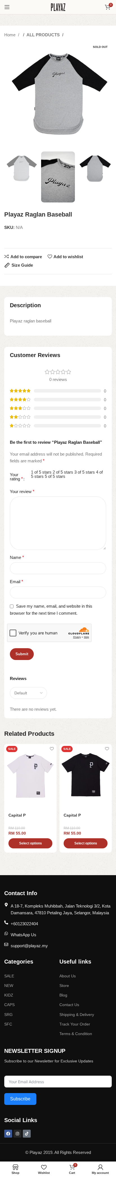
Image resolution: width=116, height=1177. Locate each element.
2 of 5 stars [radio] (63, 472)
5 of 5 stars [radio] (55, 476)
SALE (9, 976)
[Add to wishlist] (52, 749)
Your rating (16, 476)
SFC (8, 1024)
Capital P (17, 815)
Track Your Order (74, 1024)
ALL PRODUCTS (43, 34)
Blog (63, 995)
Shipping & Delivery (76, 1014)
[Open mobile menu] (7, 7)
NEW (8, 985)
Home (10, 34)
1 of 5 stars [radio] (41, 472)
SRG (8, 1014)
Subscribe (20, 1098)
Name (17, 557)
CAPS (9, 1004)
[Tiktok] (27, 1134)
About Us (67, 976)
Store (64, 985)
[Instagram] (17, 1134)
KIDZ (8, 995)
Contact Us (69, 1004)
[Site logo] (58, 6)
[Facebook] (8, 1134)
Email (16, 581)
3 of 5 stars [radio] (84, 472)
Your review (22, 491)
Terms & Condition (75, 1033)
